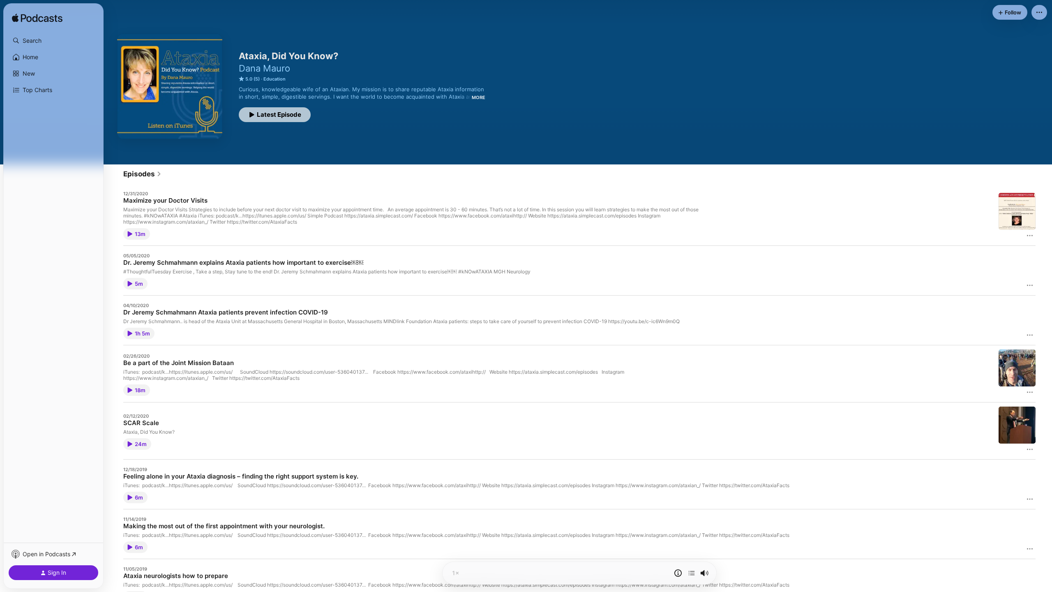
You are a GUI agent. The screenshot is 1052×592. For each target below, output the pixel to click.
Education (274, 79)
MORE (478, 97)
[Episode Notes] (678, 573)
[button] (53, 41)
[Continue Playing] (692, 573)
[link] (142, 173)
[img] (37, 18)
